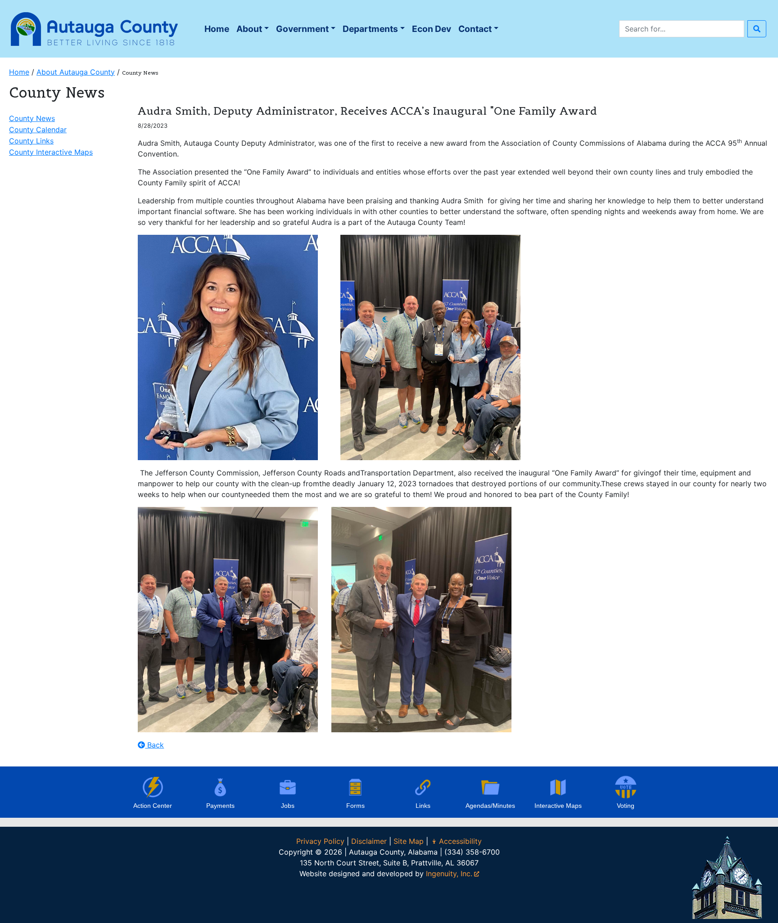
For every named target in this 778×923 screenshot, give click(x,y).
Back (154, 744)
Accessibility (460, 841)
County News (32, 118)
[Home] (94, 27)
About (249, 28)
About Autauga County (75, 71)
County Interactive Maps (51, 152)
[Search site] (756, 28)
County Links (31, 140)
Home (218, 31)
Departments (370, 28)
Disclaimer (369, 841)
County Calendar (38, 129)
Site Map (409, 841)
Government (302, 28)
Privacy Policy (320, 841)
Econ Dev (431, 28)
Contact (475, 28)
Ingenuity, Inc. (449, 873)
